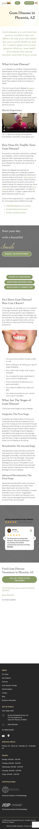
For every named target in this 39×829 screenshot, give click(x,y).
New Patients (6, 678)
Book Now (29, 3)
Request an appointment (17, 254)
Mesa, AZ (14, 746)
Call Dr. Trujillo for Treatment (20, 579)
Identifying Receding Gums (19, 282)
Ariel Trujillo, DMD (8, 711)
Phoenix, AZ (6, 746)
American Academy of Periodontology (14, 795)
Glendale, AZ (23, 746)
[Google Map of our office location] (9, 735)
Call (17, 3)
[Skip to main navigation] (36, 3)
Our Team (5, 674)
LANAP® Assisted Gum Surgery (18, 206)
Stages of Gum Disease (19, 277)
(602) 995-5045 (8, 595)
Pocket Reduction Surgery (17, 209)
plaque (31, 88)
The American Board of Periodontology (14, 809)
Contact (4, 693)
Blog (3, 696)
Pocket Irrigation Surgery (16, 212)
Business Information (9, 700)
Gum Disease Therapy (9, 685)
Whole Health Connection (19, 287)
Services (5, 682)
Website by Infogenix (8, 822)
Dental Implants (7, 689)
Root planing (29, 177)
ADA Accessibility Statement (14, 826)
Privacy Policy (28, 826)
